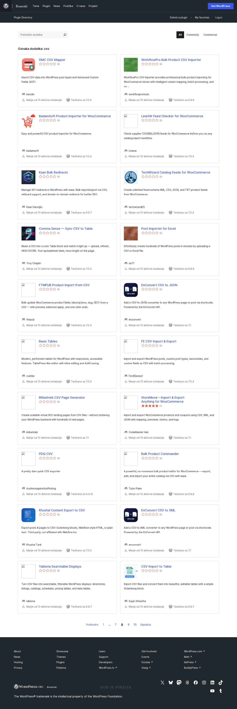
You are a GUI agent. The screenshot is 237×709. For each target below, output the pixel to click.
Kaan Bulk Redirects (53, 172)
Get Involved (149, 651)
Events (145, 656)
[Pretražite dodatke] (64, 34)
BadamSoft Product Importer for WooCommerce (75, 116)
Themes (61, 656)
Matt (188, 656)
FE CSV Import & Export (158, 341)
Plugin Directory (23, 17)
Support (103, 656)
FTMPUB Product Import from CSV (64, 285)
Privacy (18, 667)
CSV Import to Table (156, 566)
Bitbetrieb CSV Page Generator (62, 397)
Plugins (60, 662)
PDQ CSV (46, 454)
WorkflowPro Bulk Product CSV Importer (171, 60)
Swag (146, 667)
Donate (147, 662)
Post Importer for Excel (158, 228)
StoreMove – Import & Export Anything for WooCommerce (162, 399)
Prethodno (92, 624)
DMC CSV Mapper (52, 60)
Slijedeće (145, 624)
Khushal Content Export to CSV (62, 510)
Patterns (61, 667)
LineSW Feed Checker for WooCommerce (172, 116)
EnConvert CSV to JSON (159, 285)
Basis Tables (48, 341)
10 (135, 624)
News (17, 656)
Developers (105, 662)
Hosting (18, 662)
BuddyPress (192, 667)
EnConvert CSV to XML (158, 510)
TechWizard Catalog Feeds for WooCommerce (175, 172)
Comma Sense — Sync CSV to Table (66, 228)
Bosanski (52, 687)
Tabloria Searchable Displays (60, 566)
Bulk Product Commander (160, 454)
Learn (102, 651)
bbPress (190, 662)
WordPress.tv (108, 667)
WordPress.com (194, 651)
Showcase (62, 651)
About (17, 651)
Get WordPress (220, 6)
